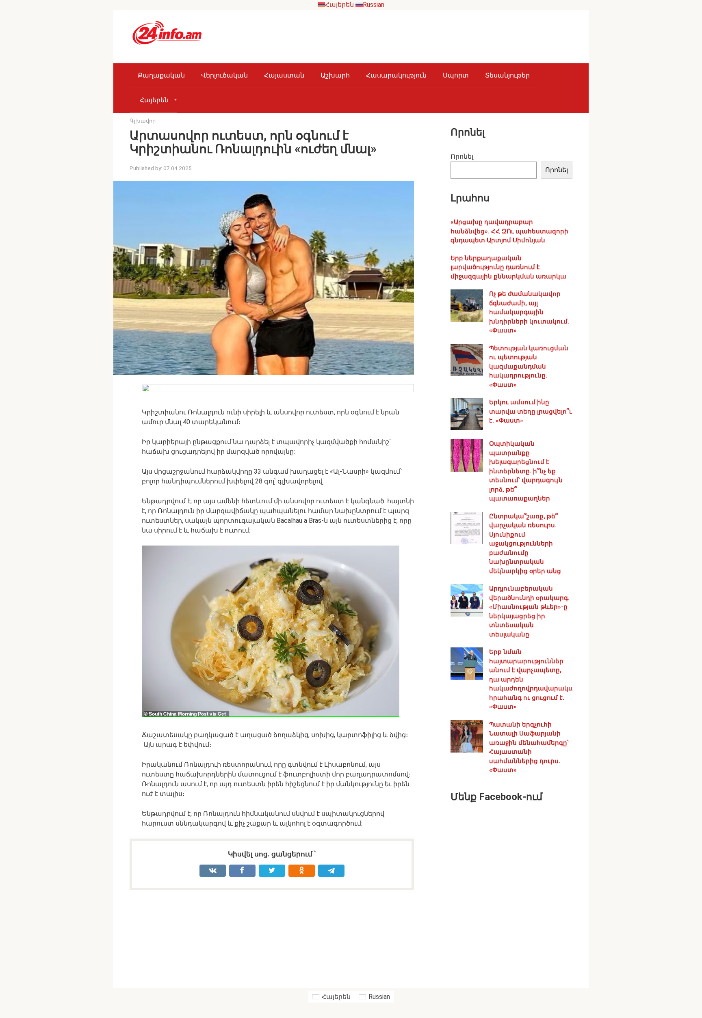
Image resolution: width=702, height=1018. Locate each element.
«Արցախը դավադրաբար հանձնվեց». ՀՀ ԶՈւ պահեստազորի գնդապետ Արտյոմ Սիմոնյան (509, 231)
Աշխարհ (335, 75)
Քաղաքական (161, 75)
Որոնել (462, 156)
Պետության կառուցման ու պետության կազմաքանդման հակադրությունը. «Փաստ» (528, 366)
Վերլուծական (224, 75)
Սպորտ (456, 75)
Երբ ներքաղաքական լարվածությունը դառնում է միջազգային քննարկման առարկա (508, 267)
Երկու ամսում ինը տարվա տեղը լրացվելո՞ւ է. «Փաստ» (530, 411)
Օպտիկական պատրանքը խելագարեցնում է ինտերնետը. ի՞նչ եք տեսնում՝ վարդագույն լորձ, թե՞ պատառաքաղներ (526, 471)
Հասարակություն (396, 75)
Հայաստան (284, 75)
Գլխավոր (143, 121)
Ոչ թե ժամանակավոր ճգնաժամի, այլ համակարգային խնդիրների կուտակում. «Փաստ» (529, 312)
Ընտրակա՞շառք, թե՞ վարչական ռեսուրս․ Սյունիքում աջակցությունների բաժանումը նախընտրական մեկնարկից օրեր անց (525, 544)
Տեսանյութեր (507, 75)
